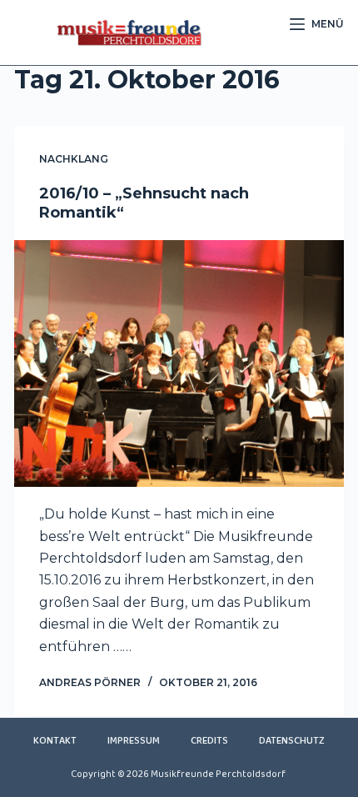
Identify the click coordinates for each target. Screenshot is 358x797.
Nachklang (73, 159)
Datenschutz (292, 741)
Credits (209, 741)
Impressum (133, 741)
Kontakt (55, 741)
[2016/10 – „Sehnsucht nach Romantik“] (179, 364)
